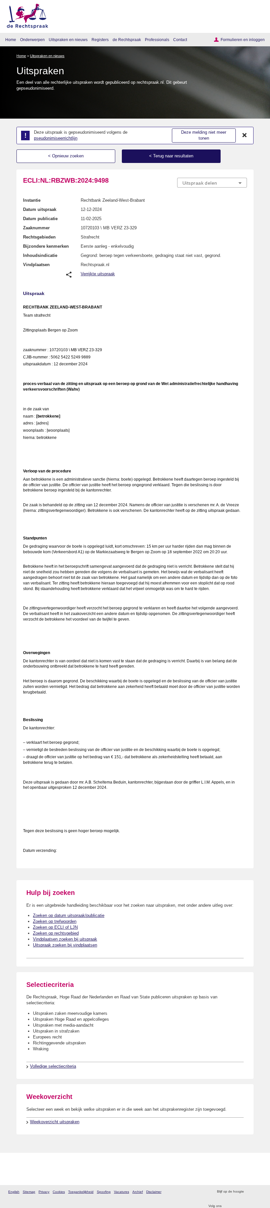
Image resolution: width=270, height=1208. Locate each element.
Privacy (44, 1192)
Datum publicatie (40, 218)
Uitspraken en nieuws (68, 39)
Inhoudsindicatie (40, 255)
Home (10, 39)
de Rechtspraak (127, 39)
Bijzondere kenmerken (46, 246)
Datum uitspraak (39, 209)
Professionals (157, 39)
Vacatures (121, 1192)
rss (249, 1191)
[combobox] (212, 183)
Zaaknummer (36, 227)
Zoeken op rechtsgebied (56, 933)
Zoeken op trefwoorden (54, 921)
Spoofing (104, 1192)
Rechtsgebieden (39, 237)
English (13, 1192)
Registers (100, 39)
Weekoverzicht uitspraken (54, 1121)
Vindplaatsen (36, 264)
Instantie (31, 200)
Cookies (59, 1192)
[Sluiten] (244, 135)
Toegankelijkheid (81, 1192)
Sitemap (29, 1192)
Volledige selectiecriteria (53, 1066)
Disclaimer (153, 1192)
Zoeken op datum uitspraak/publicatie (68, 915)
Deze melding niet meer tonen (203, 135)
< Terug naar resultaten (171, 155)
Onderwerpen (32, 39)
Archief (137, 1192)
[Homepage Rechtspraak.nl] (25, 14)
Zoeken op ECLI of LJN (55, 927)
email (258, 1191)
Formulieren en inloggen (243, 39)
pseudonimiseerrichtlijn (55, 138)
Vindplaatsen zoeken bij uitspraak (65, 939)
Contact (180, 39)
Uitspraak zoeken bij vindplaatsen (65, 945)
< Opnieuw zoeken (66, 155)
